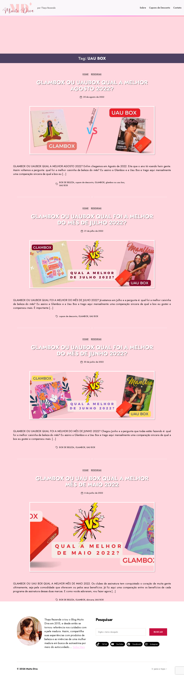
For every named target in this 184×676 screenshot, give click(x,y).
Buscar (158, 631)
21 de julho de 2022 (93, 231)
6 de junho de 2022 (93, 493)
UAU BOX (63, 185)
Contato (177, 7)
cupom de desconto (84, 182)
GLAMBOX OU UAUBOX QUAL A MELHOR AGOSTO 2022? (92, 85)
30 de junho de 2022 (94, 361)
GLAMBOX (100, 182)
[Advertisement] (92, 34)
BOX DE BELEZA (66, 182)
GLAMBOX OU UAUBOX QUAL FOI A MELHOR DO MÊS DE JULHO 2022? (92, 219)
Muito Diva (32, 669)
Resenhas (96, 74)
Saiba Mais (79, 647)
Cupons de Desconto (159, 7)
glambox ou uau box (115, 182)
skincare (90, 599)
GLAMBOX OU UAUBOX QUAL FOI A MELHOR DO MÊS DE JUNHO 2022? (92, 350)
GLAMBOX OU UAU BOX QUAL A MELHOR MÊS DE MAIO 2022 (92, 481)
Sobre (143, 7)
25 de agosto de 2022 (93, 97)
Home (85, 74)
